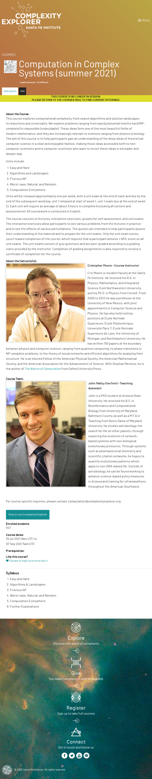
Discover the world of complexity (76, 643)
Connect (76, 742)
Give (76, 673)
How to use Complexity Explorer (28, 514)
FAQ (22, 91)
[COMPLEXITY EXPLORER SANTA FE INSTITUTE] (31, 19)
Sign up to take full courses (76, 713)
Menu (146, 20)
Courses (8, 54)
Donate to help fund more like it (29, 561)
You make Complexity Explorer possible (76, 678)
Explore (76, 638)
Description (10, 91)
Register (76, 708)
